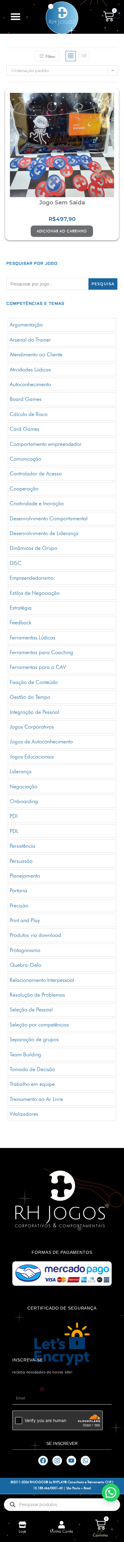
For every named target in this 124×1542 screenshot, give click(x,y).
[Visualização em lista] (84, 56)
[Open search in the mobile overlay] (62, 1504)
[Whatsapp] (85, 1460)
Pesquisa (103, 284)
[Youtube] (71, 1460)
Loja (22, 1531)
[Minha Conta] (61, 1524)
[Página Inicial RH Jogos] (62, 18)
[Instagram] (57, 1460)
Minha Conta (61, 1531)
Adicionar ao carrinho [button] (62, 231)
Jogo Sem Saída (62, 202)
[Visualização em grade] (71, 56)
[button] (15, 17)
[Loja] (22, 1524)
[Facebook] (43, 1460)
